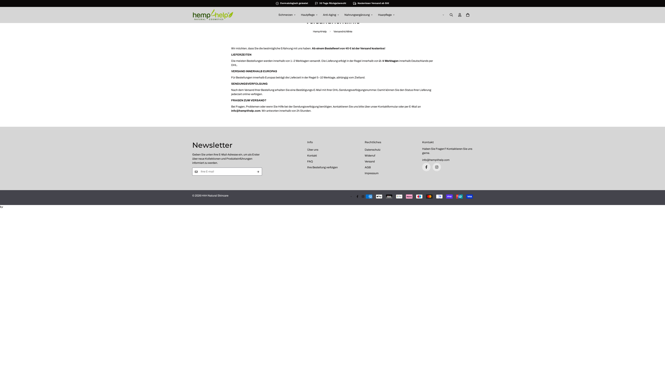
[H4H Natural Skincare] (213, 15)
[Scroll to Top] (658, 355)
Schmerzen (285, 14)
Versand (370, 161)
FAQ (310, 161)
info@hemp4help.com (436, 159)
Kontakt (312, 155)
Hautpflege (308, 14)
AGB (368, 167)
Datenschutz (372, 149)
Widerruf (370, 155)
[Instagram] (437, 167)
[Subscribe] (258, 172)
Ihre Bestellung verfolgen (322, 167)
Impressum (372, 173)
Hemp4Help (320, 31)
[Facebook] (426, 167)
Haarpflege (385, 14)
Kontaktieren (455, 148)
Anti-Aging (329, 14)
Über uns (312, 149)
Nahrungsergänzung (357, 14)
